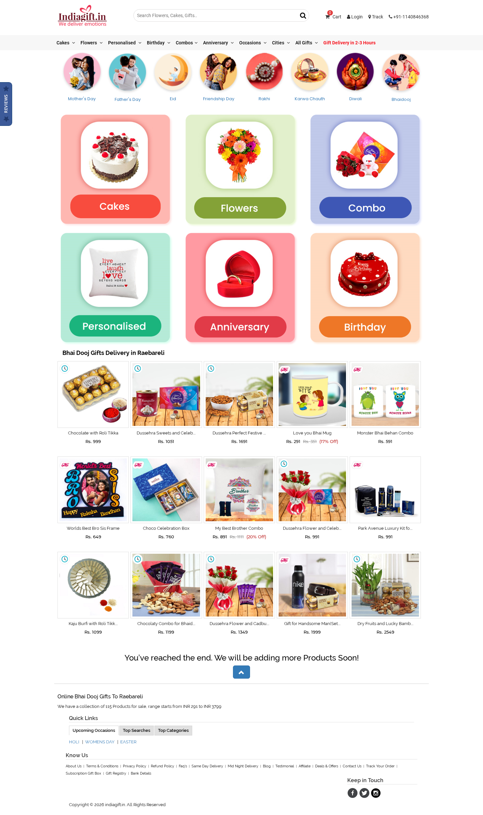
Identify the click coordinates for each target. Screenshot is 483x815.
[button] (241, 672)
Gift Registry (116, 773)
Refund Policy (162, 766)
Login (356, 16)
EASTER (128, 741)
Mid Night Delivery (243, 766)
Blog (267, 766)
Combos (184, 42)
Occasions (250, 42)
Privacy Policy (134, 766)
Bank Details (141, 773)
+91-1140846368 (410, 16)
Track (377, 16)
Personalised (122, 42)
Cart (335, 16)
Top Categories (173, 730)
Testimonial (284, 766)
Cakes (63, 42)
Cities (278, 42)
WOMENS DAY (99, 741)
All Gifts (304, 42)
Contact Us (352, 766)
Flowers (89, 42)
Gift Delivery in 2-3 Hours (349, 42)
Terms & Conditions (102, 766)
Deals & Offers (326, 766)
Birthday (156, 42)
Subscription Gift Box (83, 773)
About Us (73, 766)
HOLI (74, 741)
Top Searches (136, 730)
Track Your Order (380, 766)
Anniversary (216, 42)
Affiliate (304, 766)
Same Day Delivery (207, 766)
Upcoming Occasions (94, 730)
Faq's (183, 766)
